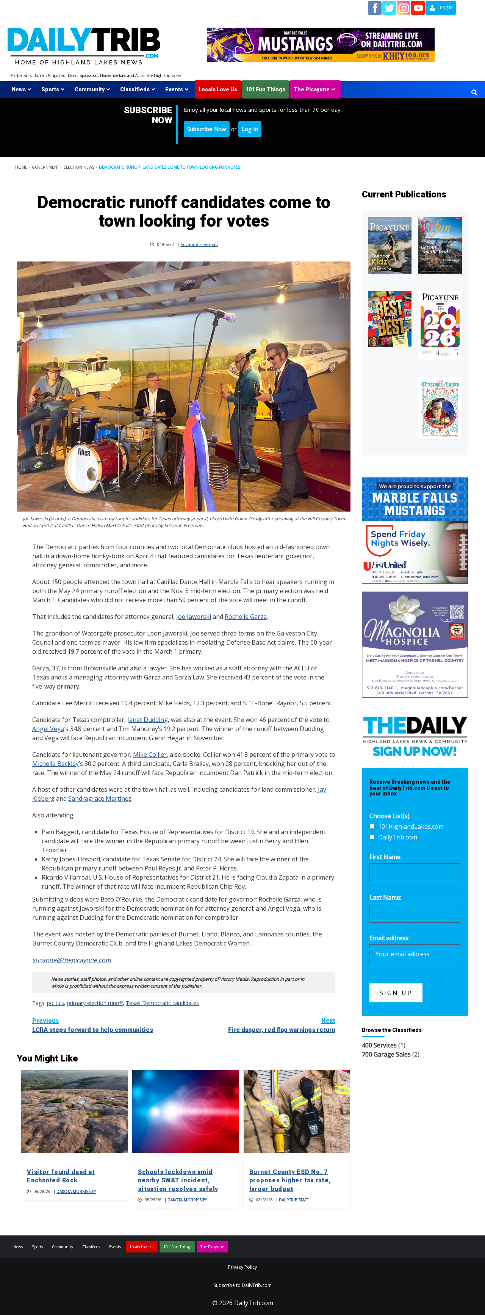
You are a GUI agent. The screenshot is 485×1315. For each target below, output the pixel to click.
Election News (79, 167)
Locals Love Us (218, 89)
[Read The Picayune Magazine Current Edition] (390, 245)
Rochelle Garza (246, 616)
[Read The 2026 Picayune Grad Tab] (440, 325)
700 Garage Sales (386, 1054)
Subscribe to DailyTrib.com (243, 1285)
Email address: (389, 938)
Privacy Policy (242, 1267)
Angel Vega (48, 729)
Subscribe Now (206, 129)
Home (21, 167)
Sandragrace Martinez (99, 798)
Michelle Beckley (55, 763)
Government (45, 167)
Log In (250, 129)
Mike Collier (150, 754)
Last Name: (385, 897)
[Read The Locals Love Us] (390, 319)
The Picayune (312, 89)
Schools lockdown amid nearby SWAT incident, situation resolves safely (178, 1180)
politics (55, 1003)
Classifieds (135, 89)
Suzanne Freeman (199, 244)
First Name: (385, 857)
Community (90, 89)
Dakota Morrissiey (76, 1191)
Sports (50, 89)
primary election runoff (95, 1003)
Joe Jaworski (193, 616)
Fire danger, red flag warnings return (281, 1025)
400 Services (379, 1045)
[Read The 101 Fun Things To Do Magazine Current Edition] (440, 245)
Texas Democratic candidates (162, 1003)
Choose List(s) (389, 816)
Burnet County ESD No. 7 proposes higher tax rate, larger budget (290, 1180)
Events (174, 89)
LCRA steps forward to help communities (92, 1025)
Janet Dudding (147, 719)
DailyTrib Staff (293, 1199)
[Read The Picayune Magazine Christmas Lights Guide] (440, 408)
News (19, 89)
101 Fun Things (265, 89)
